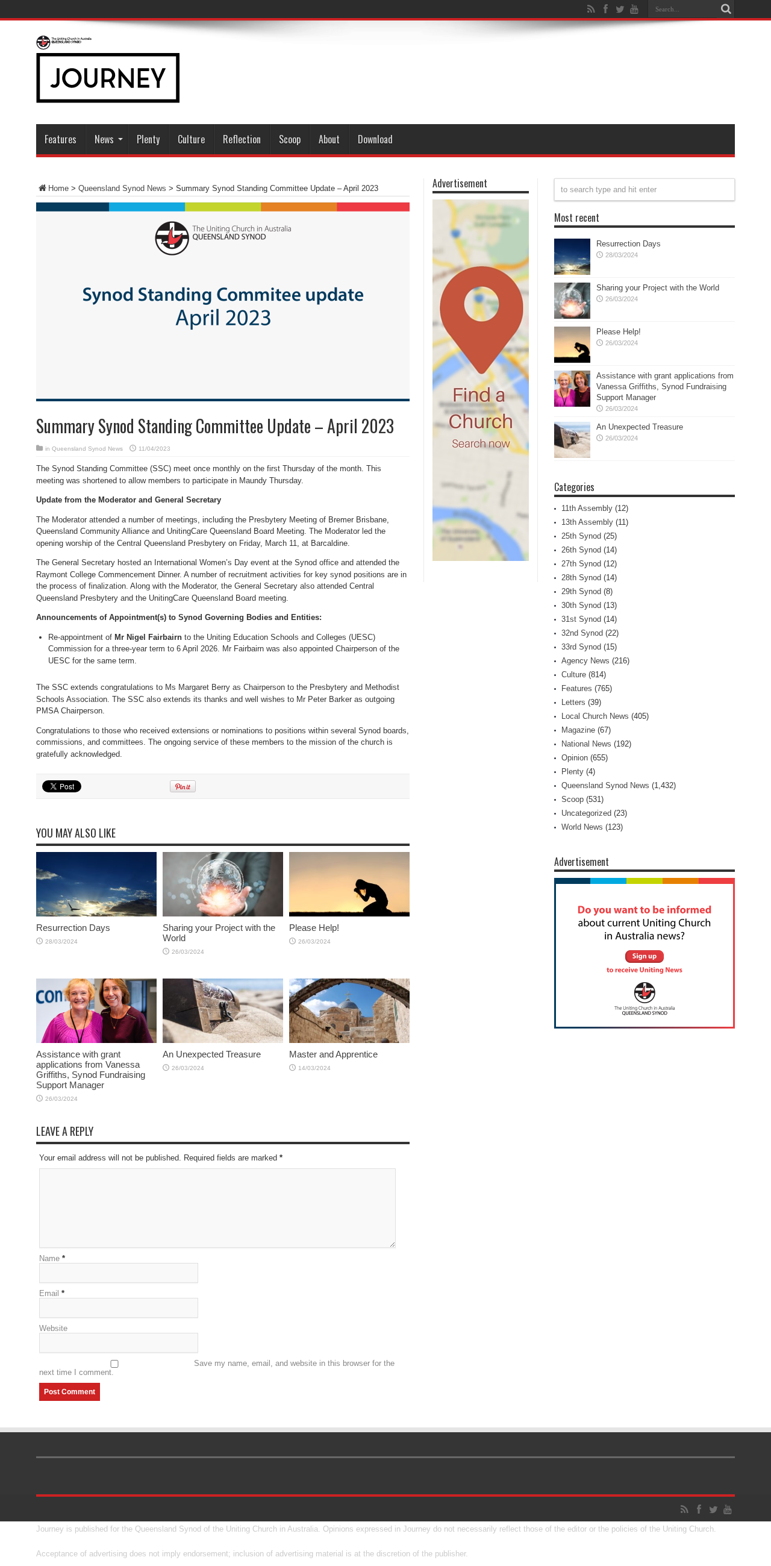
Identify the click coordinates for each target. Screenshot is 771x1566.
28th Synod (581, 577)
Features (60, 139)
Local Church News (595, 716)
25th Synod (581, 535)
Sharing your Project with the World (657, 287)
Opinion (574, 757)
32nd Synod (582, 632)
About (329, 139)
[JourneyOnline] (107, 94)
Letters (573, 702)
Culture (191, 139)
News (104, 139)
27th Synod (581, 563)
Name (49, 1258)
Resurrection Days (73, 927)
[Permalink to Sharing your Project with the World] (223, 913)
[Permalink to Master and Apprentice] (349, 1040)
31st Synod (581, 619)
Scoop (290, 139)
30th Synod (581, 605)
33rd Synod (581, 646)
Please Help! (314, 927)
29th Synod (581, 591)
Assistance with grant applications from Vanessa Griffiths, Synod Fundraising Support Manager (90, 1069)
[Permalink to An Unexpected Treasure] (223, 1040)
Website (53, 1328)
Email (49, 1293)
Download (375, 139)
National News (586, 743)
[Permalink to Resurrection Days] (96, 913)
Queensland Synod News (122, 188)
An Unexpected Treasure (212, 1054)
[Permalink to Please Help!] (349, 913)
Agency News (585, 660)
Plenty (148, 139)
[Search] (726, 9)
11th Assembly (587, 508)
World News (582, 827)
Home (58, 188)
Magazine (578, 729)
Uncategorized (586, 813)
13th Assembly (587, 522)
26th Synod (581, 549)
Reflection (242, 139)
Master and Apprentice (333, 1054)
